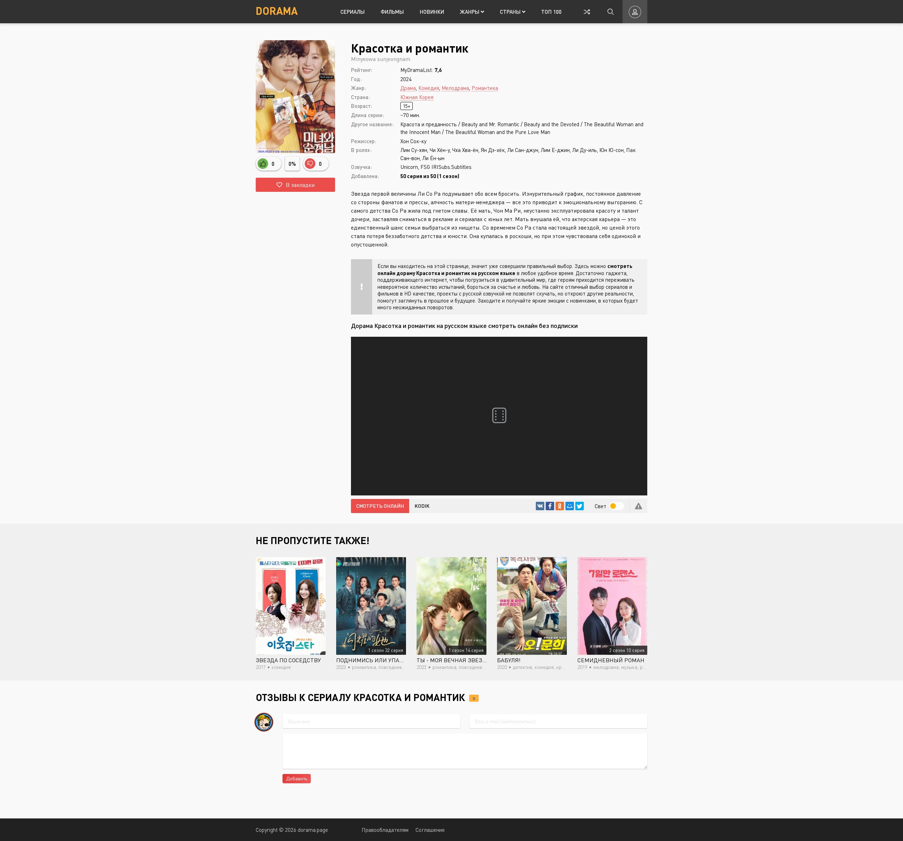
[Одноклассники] (560, 506)
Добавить (296, 778)
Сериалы (352, 11)
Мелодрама (455, 88)
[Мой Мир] (569, 506)
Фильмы (392, 11)
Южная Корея (417, 97)
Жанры (470, 11)
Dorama (277, 10)
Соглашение (430, 830)
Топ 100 (551, 11)
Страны (511, 11)
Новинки (432, 11)
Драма (408, 88)
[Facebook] (550, 506)
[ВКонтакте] (540, 506)
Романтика (485, 88)
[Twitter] (579, 506)
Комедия (428, 88)
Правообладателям (385, 830)
